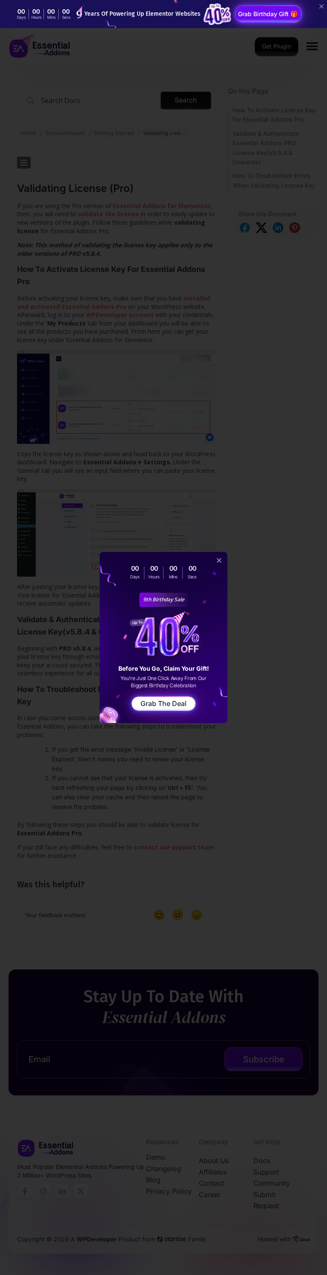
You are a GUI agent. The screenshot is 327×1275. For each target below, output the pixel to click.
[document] (163, 637)
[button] (219, 560)
